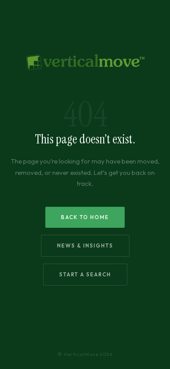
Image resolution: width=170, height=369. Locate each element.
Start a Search (85, 274)
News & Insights (85, 245)
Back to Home (85, 217)
